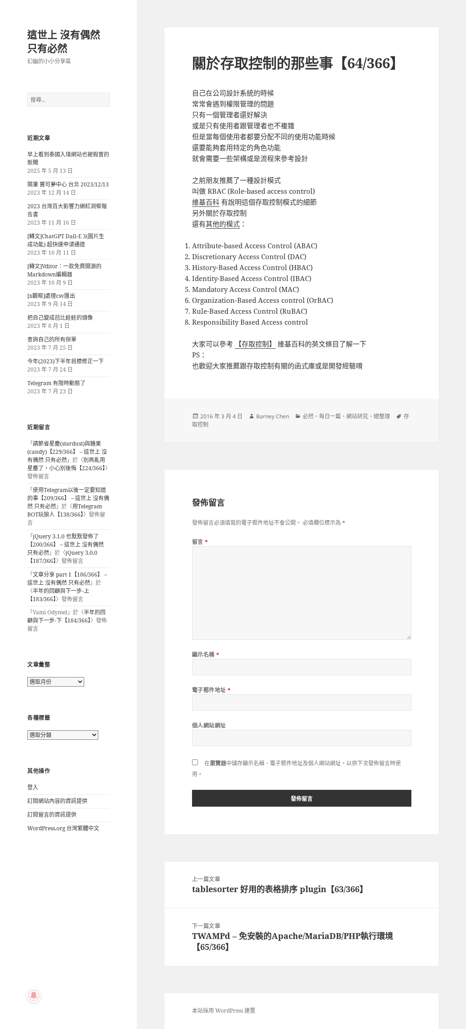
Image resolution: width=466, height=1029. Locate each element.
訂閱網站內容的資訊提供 (57, 801)
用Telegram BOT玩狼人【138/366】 (64, 510)
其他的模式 (223, 223)
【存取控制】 (255, 343)
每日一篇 (330, 416)
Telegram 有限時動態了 (56, 383)
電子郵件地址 (211, 690)
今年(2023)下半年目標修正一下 (65, 361)
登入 (32, 787)
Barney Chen (272, 416)
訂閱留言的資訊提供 (51, 814)
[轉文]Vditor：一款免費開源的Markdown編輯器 (64, 270)
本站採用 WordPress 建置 (223, 1010)
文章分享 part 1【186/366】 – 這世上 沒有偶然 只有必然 (67, 579)
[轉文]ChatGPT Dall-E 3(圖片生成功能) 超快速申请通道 (65, 240)
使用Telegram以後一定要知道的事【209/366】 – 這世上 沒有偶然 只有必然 (68, 498)
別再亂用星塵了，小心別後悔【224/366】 (66, 464)
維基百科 (205, 201)
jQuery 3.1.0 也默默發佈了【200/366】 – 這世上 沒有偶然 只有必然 (65, 544)
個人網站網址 (209, 725)
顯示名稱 (206, 654)
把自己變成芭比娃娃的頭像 (60, 317)
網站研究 (357, 416)
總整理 (382, 416)
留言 (200, 542)
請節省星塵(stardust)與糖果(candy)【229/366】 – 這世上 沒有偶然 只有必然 (67, 452)
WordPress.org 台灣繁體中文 (63, 828)
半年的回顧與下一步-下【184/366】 (66, 616)
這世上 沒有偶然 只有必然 (63, 41)
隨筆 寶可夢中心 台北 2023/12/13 (68, 184)
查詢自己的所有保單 (51, 339)
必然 (308, 416)
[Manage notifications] (33, 995)
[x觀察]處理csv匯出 (51, 296)
